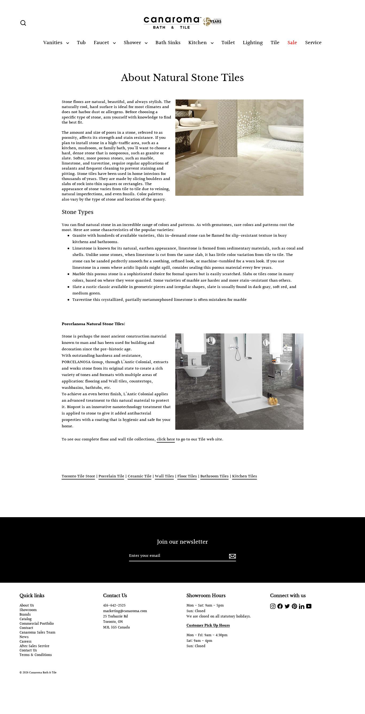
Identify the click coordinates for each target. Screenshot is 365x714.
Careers (26, 642)
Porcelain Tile (111, 476)
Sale (292, 43)
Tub (81, 43)
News (24, 637)
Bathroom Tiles (214, 476)
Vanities (53, 43)
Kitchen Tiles (244, 476)
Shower (133, 43)
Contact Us (28, 650)
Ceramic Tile (140, 476)
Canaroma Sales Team (37, 633)
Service (313, 43)
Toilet (228, 43)
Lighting (253, 43)
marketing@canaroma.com (125, 611)
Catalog (26, 619)
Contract (26, 628)
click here (166, 439)
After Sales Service (34, 646)
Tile (275, 43)
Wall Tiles (164, 476)
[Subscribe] (231, 556)
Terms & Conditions (36, 655)
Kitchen (198, 43)
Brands (25, 615)
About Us (27, 606)
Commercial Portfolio (37, 624)
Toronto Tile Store (78, 476)
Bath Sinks (168, 43)
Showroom (28, 610)
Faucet (102, 43)
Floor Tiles (187, 476)
